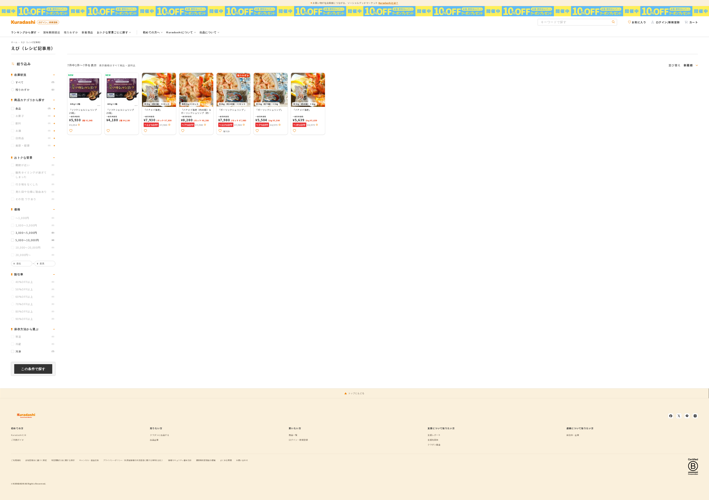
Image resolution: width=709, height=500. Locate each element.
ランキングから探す (24, 32)
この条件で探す (33, 369)
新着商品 (87, 32)
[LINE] (687, 416)
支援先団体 (433, 439)
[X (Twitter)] (679, 416)
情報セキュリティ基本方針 (179, 460)
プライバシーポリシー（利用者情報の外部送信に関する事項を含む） (133, 460)
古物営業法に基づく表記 (36, 460)
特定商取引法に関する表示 (63, 460)
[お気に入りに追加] (71, 131)
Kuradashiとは (18, 434)
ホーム (14, 42)
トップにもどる (356, 393)
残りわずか (71, 32)
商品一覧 (293, 434)
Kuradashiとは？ (388, 2)
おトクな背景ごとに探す (112, 32)
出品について (208, 32)
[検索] (613, 22)
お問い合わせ (242, 460)
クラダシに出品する (159, 434)
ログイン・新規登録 (298, 439)
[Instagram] (695, 416)
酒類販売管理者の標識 (206, 460)
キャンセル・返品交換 (89, 460)
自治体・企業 (572, 434)
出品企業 (154, 439)
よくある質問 (226, 460)
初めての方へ (151, 32)
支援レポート (434, 434)
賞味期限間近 (51, 32)
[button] (79, 125)
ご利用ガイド (17, 439)
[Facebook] (671, 416)
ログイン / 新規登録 (48, 22)
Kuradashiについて (179, 32)
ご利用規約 (16, 460)
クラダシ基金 (434, 444)
